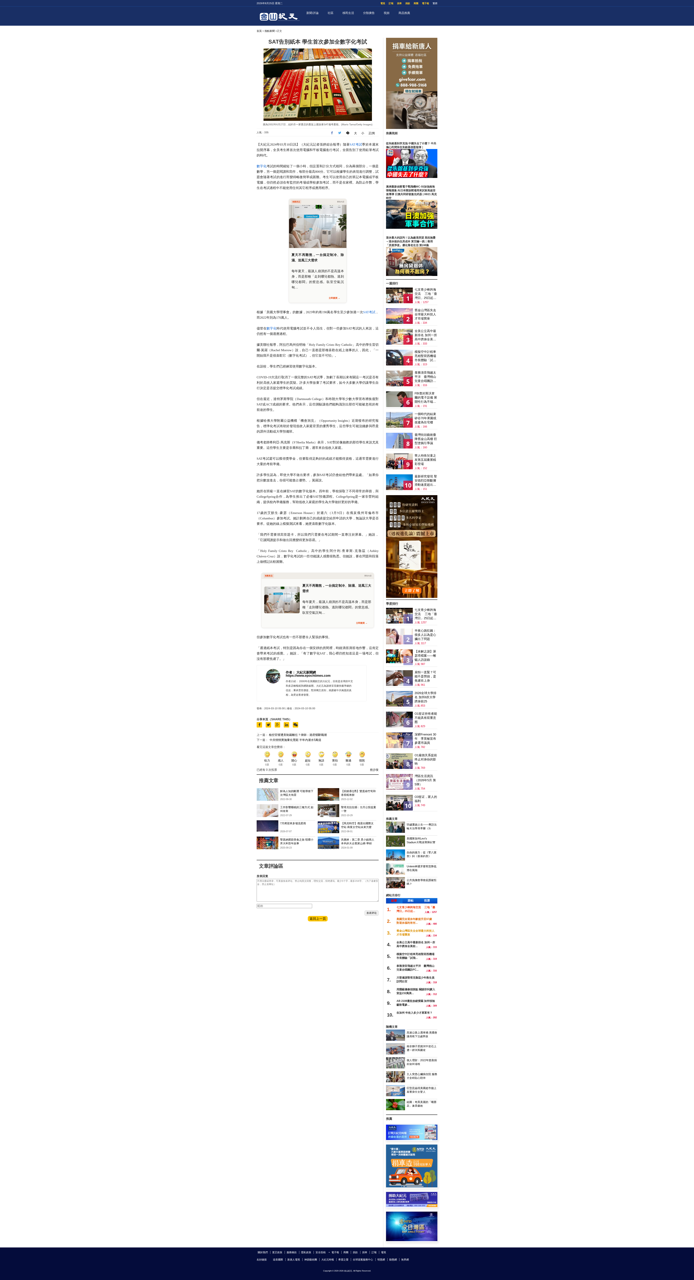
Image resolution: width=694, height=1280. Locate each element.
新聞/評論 (312, 12)
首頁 (259, 30)
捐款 (407, 3)
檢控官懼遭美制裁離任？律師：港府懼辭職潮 (298, 734)
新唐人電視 (293, 1259)
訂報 (391, 3)
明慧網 (381, 1259)
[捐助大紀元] (411, 1206)
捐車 (399, 3)
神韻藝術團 (310, 1259)
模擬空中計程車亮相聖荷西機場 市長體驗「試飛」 (425, 356)
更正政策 (277, 1252)
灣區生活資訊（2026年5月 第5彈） (425, 780)
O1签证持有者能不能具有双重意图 (426, 718)
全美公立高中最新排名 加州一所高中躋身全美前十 (426, 335)
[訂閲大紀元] (411, 1139)
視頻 (386, 12)
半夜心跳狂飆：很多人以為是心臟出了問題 (425, 635)
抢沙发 (374, 769)
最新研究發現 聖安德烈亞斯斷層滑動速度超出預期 (426, 481)
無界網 (405, 1259)
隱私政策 (306, 1252)
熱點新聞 (270, 30)
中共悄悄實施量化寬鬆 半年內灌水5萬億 (295, 739)
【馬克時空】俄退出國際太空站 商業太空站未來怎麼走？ (357, 827)
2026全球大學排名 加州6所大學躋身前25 (425, 697)
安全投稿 (321, 1252)
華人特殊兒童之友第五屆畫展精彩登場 (425, 460)
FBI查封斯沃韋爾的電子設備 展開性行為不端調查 (426, 398)
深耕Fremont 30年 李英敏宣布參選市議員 (425, 739)
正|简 (372, 133)
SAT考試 (356, 144)
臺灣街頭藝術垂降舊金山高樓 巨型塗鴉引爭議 (426, 439)
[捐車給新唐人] (411, 127)
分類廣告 (369, 12)
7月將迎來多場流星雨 (293, 823)
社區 (330, 12)
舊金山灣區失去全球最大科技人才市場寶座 (425, 314)
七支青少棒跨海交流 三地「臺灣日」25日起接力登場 (426, 294)
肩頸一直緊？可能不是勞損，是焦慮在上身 (425, 676)
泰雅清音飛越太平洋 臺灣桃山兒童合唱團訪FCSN (425, 377)
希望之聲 (343, 1259)
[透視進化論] (411, 596)
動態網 (393, 1259)
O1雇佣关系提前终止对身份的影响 (426, 759)
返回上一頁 (318, 918)
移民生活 (348, 12)
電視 (382, 3)
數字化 (262, 166)
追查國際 (278, 1259)
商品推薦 (404, 12)
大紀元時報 (327, 1259)
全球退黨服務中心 (363, 1259)
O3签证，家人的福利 (426, 799)
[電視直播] (411, 1240)
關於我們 (263, 1252)
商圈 (416, 3)
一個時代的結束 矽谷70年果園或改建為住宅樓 (425, 418)
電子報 (425, 3)
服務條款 (292, 1252)
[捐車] (411, 1186)
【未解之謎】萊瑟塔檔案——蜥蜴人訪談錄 (425, 656)
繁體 (435, 3)
